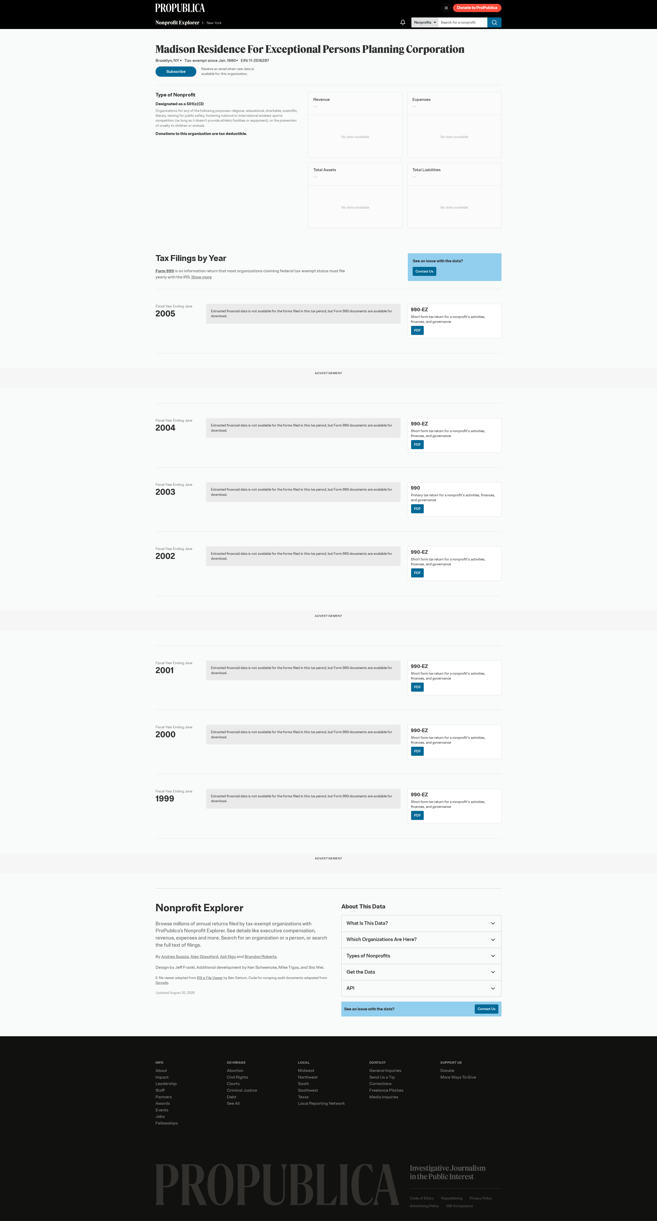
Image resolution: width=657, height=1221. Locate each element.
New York (214, 23)
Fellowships (167, 1123)
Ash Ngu (228, 956)
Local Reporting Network (321, 1103)
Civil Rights (237, 1077)
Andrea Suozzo (175, 956)
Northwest (308, 1077)
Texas (303, 1097)
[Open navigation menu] (446, 8)
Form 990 (165, 271)
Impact (162, 1077)
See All (233, 1103)
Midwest (306, 1070)
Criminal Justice (242, 1090)
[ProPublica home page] (278, 1185)
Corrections (380, 1083)
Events (162, 1110)
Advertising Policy (424, 1206)
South (303, 1083)
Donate (447, 1070)
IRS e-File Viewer (210, 978)
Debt (231, 1097)
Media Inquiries (383, 1097)
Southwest (308, 1090)
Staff (160, 1090)
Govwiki (162, 983)
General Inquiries (385, 1070)
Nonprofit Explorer (177, 22)
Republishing (451, 1198)
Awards (163, 1103)
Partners (164, 1097)
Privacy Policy (481, 1198)
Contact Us (424, 271)
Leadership (166, 1083)
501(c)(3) (195, 103)
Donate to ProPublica (477, 7)
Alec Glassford (204, 956)
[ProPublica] (180, 8)
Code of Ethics (422, 1198)
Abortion (235, 1070)
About (161, 1070)
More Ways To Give (458, 1077)
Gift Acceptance (459, 1206)
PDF (417, 330)
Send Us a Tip (382, 1077)
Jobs (160, 1116)
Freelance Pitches (386, 1090)
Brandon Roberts (261, 956)
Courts (233, 1083)
